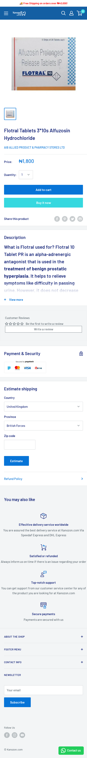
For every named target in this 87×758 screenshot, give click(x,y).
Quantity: (10, 175)
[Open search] (63, 13)
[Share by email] (80, 219)
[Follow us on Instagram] (14, 735)
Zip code (9, 436)
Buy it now (43, 202)
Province (10, 417)
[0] (79, 13)
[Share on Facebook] (57, 219)
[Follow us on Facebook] (7, 735)
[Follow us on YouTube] (22, 735)
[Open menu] (6, 13)
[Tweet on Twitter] (72, 219)
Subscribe (17, 702)
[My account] (71, 13)
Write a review (43, 329)
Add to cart (43, 190)
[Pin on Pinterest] (65, 219)
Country (9, 397)
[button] (43, 272)
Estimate (16, 461)
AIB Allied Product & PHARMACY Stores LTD (34, 147)
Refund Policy (13, 479)
